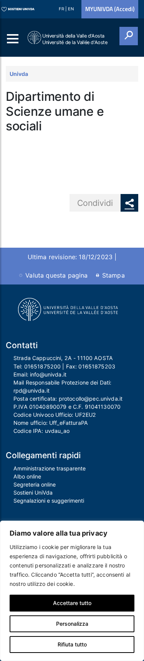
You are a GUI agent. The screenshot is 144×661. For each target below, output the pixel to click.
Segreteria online (34, 484)
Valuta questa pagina (56, 275)
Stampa (113, 275)
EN (71, 9)
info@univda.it (48, 374)
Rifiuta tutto (72, 644)
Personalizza (72, 623)
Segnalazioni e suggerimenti (48, 500)
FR (62, 9)
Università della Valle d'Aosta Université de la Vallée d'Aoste (75, 39)
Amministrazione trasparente (49, 468)
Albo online (27, 476)
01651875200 (42, 366)
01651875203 (96, 366)
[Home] (35, 37)
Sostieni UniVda (33, 492)
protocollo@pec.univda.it (90, 398)
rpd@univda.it (31, 390)
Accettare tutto (72, 603)
